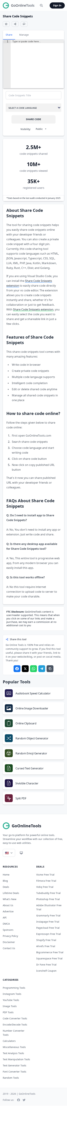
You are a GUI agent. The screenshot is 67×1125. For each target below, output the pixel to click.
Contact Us (9, 948)
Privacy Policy (10, 936)
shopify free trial (46, 940)
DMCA (6, 923)
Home (6, 874)
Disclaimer (9, 942)
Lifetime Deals (11, 893)
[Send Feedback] (24, 24)
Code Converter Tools (15, 1018)
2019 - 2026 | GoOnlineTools (19, 1093)
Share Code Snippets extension (33, 309)
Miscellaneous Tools (14, 1047)
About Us (8, 905)
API (5, 917)
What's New (9, 899)
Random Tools (11, 1077)
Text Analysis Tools (13, 1053)
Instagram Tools (12, 993)
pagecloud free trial (48, 927)
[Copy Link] (50, 668)
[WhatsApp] (33, 668)
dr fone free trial (46, 964)
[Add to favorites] (6, 24)
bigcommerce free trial (49, 952)
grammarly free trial (48, 915)
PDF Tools (8, 1012)
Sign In (57, 5)
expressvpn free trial (48, 934)
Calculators (9, 1041)
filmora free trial (46, 880)
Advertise (8, 911)
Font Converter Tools (14, 1071)
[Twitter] (25, 668)
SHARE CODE (33, 119)
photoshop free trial (48, 899)
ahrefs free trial (45, 946)
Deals (6, 886)
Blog (5, 880)
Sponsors (8, 929)
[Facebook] (17, 668)
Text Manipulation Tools (16, 1059)
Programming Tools (14, 987)
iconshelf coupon (46, 970)
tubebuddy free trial (48, 893)
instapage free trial (47, 921)
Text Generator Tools (14, 1065)
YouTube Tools (11, 1000)
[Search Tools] (41, 5)
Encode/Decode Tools (15, 1024)
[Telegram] (41, 668)
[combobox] (33, 107)
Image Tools (10, 1006)
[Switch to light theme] (21, 852)
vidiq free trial (44, 886)
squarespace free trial (49, 958)
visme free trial (45, 874)
